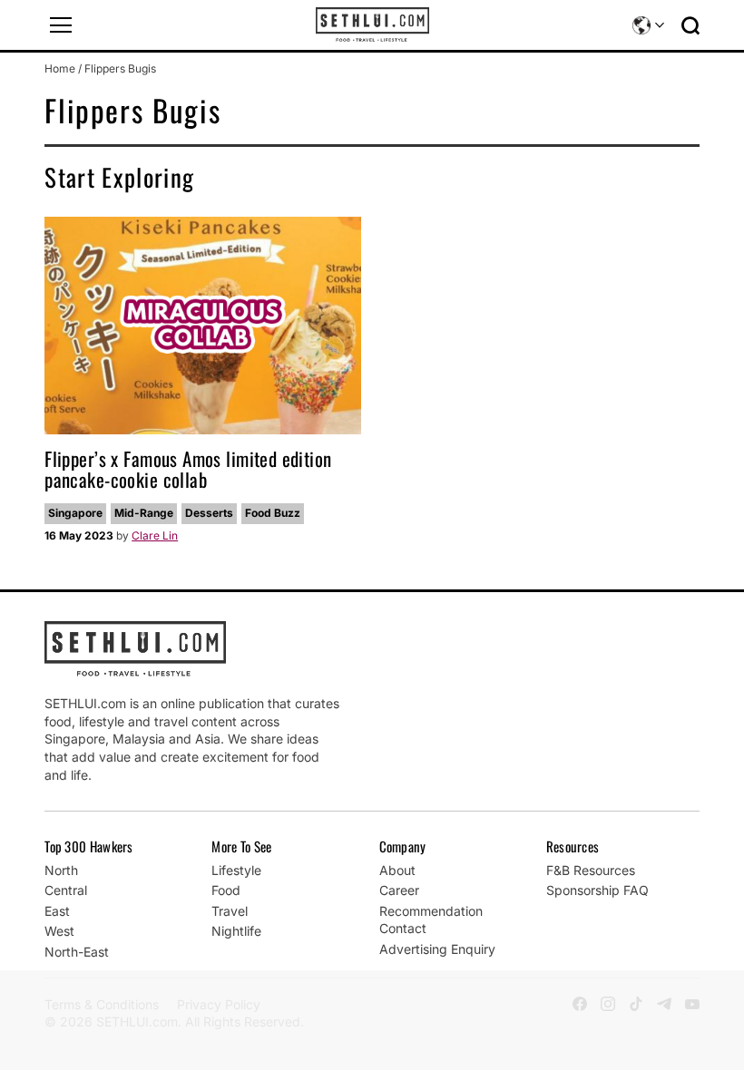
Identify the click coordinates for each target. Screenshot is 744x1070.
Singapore (75, 513)
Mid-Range (143, 513)
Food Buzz (272, 513)
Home (59, 68)
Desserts (209, 513)
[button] (60, 25)
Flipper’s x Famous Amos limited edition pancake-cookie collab (187, 468)
